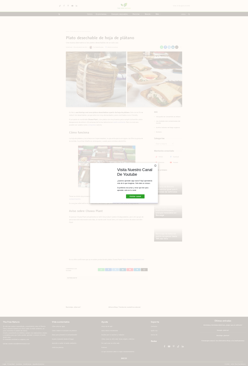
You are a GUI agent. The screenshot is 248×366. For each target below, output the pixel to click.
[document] (124, 183)
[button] (155, 165)
